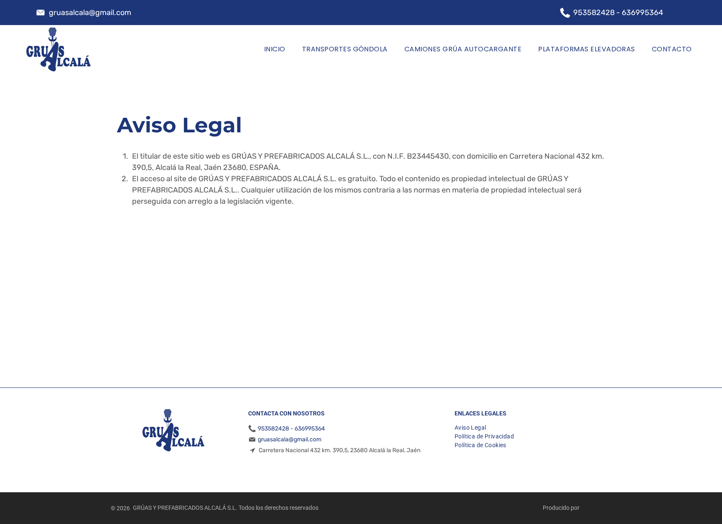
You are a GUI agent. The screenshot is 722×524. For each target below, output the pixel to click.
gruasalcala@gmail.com (90, 12)
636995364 (642, 12)
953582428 (594, 12)
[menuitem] (275, 49)
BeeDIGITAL (596, 507)
